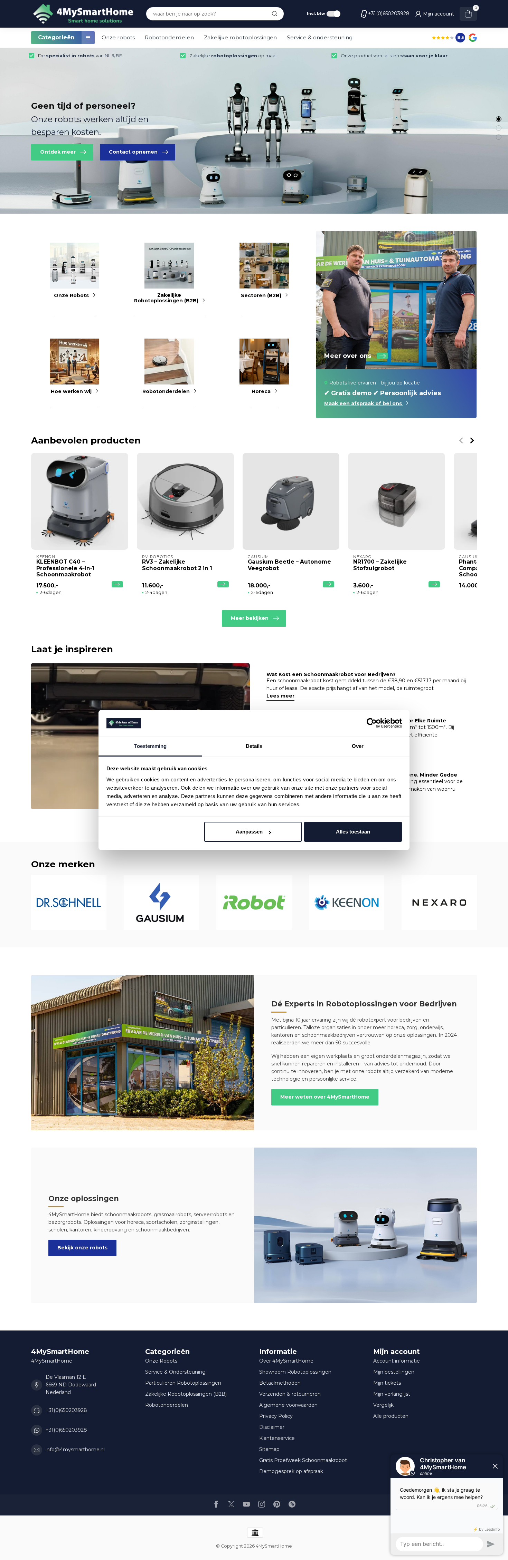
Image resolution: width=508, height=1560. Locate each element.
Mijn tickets (387, 1383)
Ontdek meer (58, 152)
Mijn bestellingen (393, 1372)
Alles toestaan (353, 832)
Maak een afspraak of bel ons (363, 403)
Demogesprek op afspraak (291, 1471)
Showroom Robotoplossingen (295, 1372)
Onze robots (118, 37)
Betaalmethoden (280, 1383)
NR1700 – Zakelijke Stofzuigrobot (380, 565)
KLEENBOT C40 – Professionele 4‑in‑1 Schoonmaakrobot (65, 568)
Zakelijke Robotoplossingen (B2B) (186, 1394)
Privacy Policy (276, 1416)
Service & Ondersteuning (175, 1372)
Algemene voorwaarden (288, 1405)
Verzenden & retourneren (290, 1394)
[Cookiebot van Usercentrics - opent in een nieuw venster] (371, 723)
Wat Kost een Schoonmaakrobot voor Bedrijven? (331, 674)
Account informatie (396, 1361)
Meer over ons (347, 356)
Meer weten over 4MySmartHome (324, 1097)
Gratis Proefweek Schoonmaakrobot (303, 1460)
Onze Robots (161, 1361)
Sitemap (269, 1449)
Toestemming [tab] (150, 746)
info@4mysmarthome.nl (75, 1449)
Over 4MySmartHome (286, 1361)
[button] (498, 119)
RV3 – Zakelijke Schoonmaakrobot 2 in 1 (177, 565)
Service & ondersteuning (319, 37)
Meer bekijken (250, 618)
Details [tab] (254, 746)
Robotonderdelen (169, 37)
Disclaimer (271, 1427)
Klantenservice (277, 1438)
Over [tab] (358, 746)
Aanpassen (249, 832)
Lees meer (280, 696)
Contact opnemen (133, 152)
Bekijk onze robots (82, 1248)
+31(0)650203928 (389, 13)
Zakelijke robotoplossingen (240, 37)
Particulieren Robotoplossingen (183, 1383)
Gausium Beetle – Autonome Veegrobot (289, 565)
